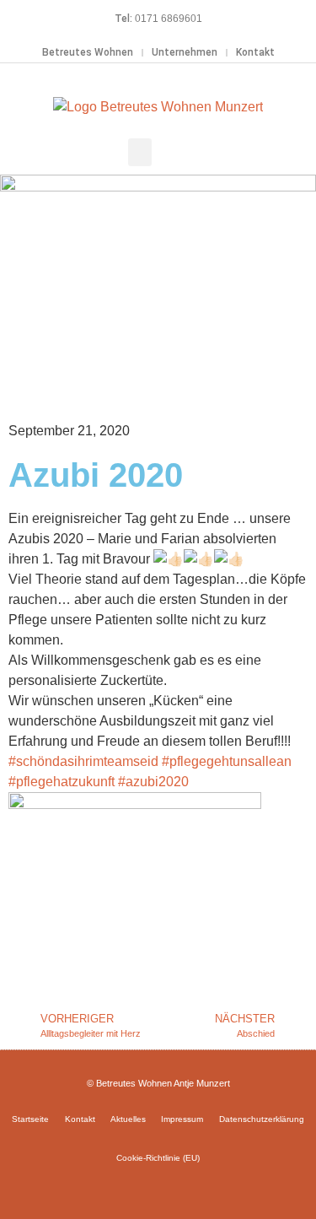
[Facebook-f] (134, 1188)
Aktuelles (128, 1119)
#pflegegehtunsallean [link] (227, 761)
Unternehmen (184, 52)
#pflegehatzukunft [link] (61, 781)
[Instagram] (158, 1188)
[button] (140, 152)
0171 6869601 (168, 18)
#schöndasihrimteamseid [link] (83, 761)
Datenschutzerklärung (261, 1119)
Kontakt (255, 52)
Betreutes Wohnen (87, 52)
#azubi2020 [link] (153, 781)
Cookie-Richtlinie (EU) (158, 1157)
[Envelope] (183, 1188)
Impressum (182, 1119)
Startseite (30, 1119)
